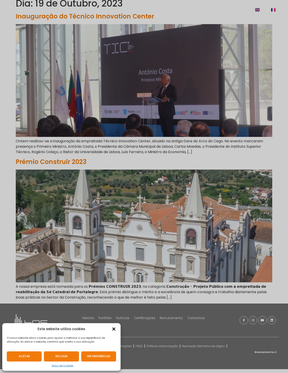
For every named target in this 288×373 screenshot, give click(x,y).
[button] (114, 329)
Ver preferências (98, 356)
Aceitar (24, 356)
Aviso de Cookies (63, 365)
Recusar (62, 356)
